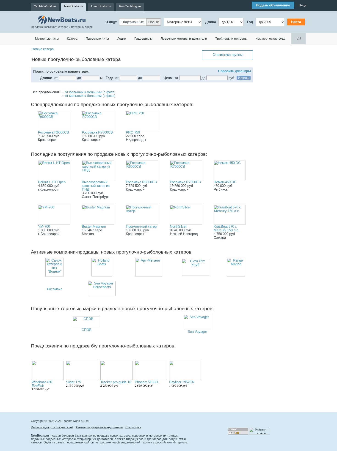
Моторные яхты (47, 38)
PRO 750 (133, 132)
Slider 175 (75, 383)
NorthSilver (178, 226)
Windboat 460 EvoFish (42, 385)
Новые (153, 22)
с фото (109, 92)
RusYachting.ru (130, 6)
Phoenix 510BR (146, 383)
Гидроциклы (143, 38)
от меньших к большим (83, 96)
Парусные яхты (97, 38)
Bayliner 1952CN (182, 383)
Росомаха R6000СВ (53, 132)
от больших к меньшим (83, 92)
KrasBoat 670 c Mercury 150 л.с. (226, 228)
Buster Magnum (94, 226)
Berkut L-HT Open (52, 182)
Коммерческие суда (270, 38)
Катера (72, 38)
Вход (302, 5)
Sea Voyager (197, 331)
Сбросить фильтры (234, 71)
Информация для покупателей (52, 427)
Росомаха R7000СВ (97, 132)
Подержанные (133, 22)
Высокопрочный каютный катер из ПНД (96, 185)
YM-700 (44, 226)
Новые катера (43, 49)
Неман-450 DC (225, 182)
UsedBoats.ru (101, 6)
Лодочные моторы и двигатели (184, 38)
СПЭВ (86, 330)
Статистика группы (228, 55)
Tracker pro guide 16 (115, 383)
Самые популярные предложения (99, 427)
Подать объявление (273, 5)
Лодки (121, 38)
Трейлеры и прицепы (231, 38)
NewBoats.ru (73, 6)
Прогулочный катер (141, 226)
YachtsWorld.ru (45, 6)
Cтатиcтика (133, 427)
